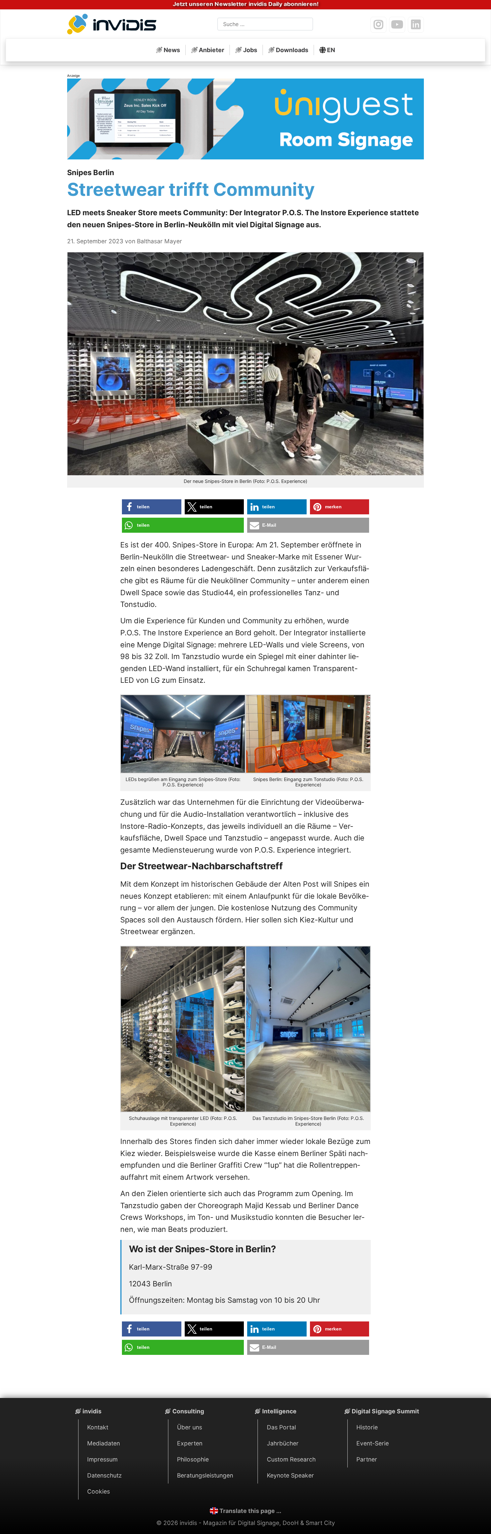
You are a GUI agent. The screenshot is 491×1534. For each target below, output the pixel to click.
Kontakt (97, 1427)
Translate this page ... (250, 1510)
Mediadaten (103, 1443)
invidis (92, 1411)
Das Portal (281, 1427)
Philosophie (193, 1459)
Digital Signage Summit (385, 1411)
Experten (189, 1443)
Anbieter (211, 49)
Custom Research (291, 1459)
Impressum (102, 1459)
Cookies (98, 1491)
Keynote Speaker (290, 1475)
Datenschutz (104, 1475)
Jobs (250, 49)
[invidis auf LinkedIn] (416, 25)
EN (331, 49)
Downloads (292, 49)
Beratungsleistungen (205, 1475)
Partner (366, 1459)
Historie (367, 1427)
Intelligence (279, 1411)
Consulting (188, 1411)
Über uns (189, 1427)
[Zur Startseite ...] (113, 25)
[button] (151, 506)
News (172, 49)
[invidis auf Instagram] (378, 25)
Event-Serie (372, 1443)
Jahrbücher (283, 1443)
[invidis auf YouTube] (397, 25)
